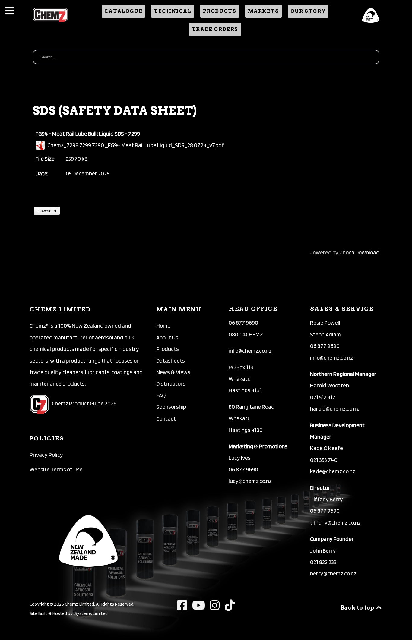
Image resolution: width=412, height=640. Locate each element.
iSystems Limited (91, 613)
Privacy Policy (46, 454)
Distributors (170, 383)
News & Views (173, 372)
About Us (167, 337)
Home (163, 325)
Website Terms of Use (56, 469)
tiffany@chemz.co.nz (335, 522)
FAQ (161, 395)
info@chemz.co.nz (250, 350)
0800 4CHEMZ (246, 334)
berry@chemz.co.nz (333, 573)
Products (167, 348)
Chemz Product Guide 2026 (84, 403)
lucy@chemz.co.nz (250, 481)
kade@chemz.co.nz (332, 471)
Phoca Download (359, 252)
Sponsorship (171, 406)
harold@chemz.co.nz (334, 408)
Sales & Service (342, 308)
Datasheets (170, 360)
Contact (166, 418)
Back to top (357, 607)
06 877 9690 (243, 322)
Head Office (253, 308)
